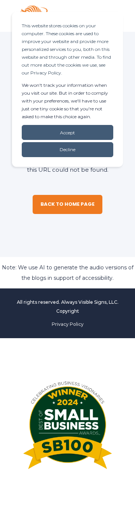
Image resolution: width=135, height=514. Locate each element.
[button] (124, 503)
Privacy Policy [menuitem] (68, 324)
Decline (67, 149)
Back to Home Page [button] (67, 204)
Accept (67, 132)
